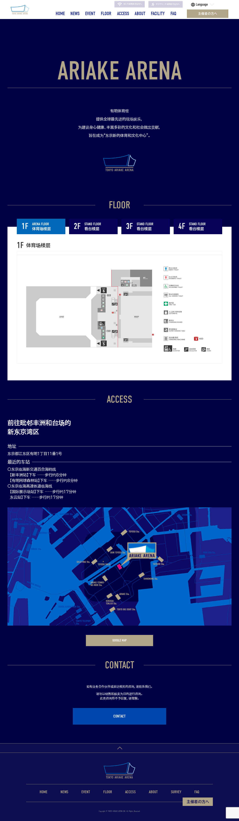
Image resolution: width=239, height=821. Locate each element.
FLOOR (106, 13)
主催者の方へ (207, 13)
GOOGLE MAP (119, 640)
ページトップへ (119, 748)
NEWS (75, 13)
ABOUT (140, 13)
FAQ (173, 13)
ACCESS (123, 13)
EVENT (90, 13)
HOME (60, 13)
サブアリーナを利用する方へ (168, 4)
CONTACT (119, 716)
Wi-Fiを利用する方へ (132, 4)
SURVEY (176, 792)
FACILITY (158, 13)
